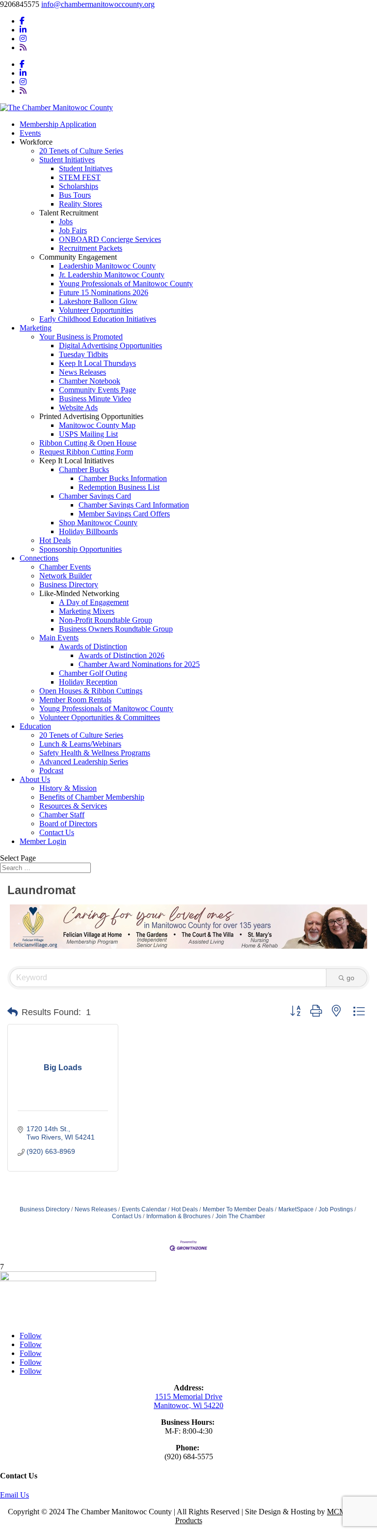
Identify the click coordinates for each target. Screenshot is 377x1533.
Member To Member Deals (238, 1209)
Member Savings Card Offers (124, 514)
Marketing (36, 328)
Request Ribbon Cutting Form (86, 452)
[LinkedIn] (23, 30)
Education (35, 726)
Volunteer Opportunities (96, 310)
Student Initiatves (85, 168)
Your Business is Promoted (81, 336)
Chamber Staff (61, 815)
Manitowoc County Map (97, 425)
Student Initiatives (67, 159)
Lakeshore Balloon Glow (98, 301)
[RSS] (23, 47)
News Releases (82, 372)
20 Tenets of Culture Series (81, 151)
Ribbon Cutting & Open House (87, 443)
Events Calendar (144, 1209)
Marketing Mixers (86, 611)
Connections (39, 558)
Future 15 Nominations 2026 (103, 292)
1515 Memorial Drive (188, 1396)
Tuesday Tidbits (83, 354)
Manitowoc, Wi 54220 (188, 1405)
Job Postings (336, 1209)
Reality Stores (80, 204)
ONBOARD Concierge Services (110, 239)
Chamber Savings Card (95, 496)
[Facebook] (22, 21)
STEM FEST (80, 177)
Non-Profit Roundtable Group (105, 620)
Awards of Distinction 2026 (121, 655)
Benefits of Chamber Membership (91, 797)
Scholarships (78, 186)
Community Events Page (97, 390)
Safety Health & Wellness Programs (94, 753)
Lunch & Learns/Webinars (80, 744)
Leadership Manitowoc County (107, 266)
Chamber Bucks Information (123, 478)
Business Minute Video (95, 398)
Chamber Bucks (84, 469)
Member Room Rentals (75, 699)
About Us (35, 779)
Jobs (66, 221)
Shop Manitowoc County (98, 522)
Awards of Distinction (93, 646)
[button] (12, 1012)
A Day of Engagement (94, 602)
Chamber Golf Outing (93, 673)
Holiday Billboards (88, 531)
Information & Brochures (178, 1216)
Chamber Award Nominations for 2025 (139, 664)
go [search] (350, 978)
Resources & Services (73, 806)
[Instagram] (23, 38)
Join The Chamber (240, 1216)
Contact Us (56, 832)
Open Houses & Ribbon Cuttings (90, 691)
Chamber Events (65, 567)
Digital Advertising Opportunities (110, 345)
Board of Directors (68, 823)
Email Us (14, 1495)
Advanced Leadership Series (83, 761)
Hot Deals (55, 540)
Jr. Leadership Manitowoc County (111, 275)
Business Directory (68, 584)
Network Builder (65, 575)
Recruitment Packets (90, 248)
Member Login (43, 841)
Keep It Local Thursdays (97, 363)
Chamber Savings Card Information (134, 505)
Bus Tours (75, 195)
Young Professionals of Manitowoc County (126, 283)
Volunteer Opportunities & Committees (99, 717)
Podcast (51, 770)
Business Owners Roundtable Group (116, 629)
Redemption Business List (119, 487)
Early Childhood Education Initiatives (97, 319)
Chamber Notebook (89, 381)
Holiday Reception (88, 682)
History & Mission (68, 788)
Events (30, 133)
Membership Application (58, 124)
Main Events (59, 637)
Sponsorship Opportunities (80, 549)
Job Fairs (73, 230)
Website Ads (78, 407)
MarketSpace (296, 1209)
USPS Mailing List (88, 434)
